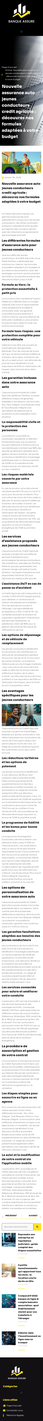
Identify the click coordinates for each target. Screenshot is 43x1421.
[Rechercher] (37, 1227)
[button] (22, 32)
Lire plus (21, 1258)
